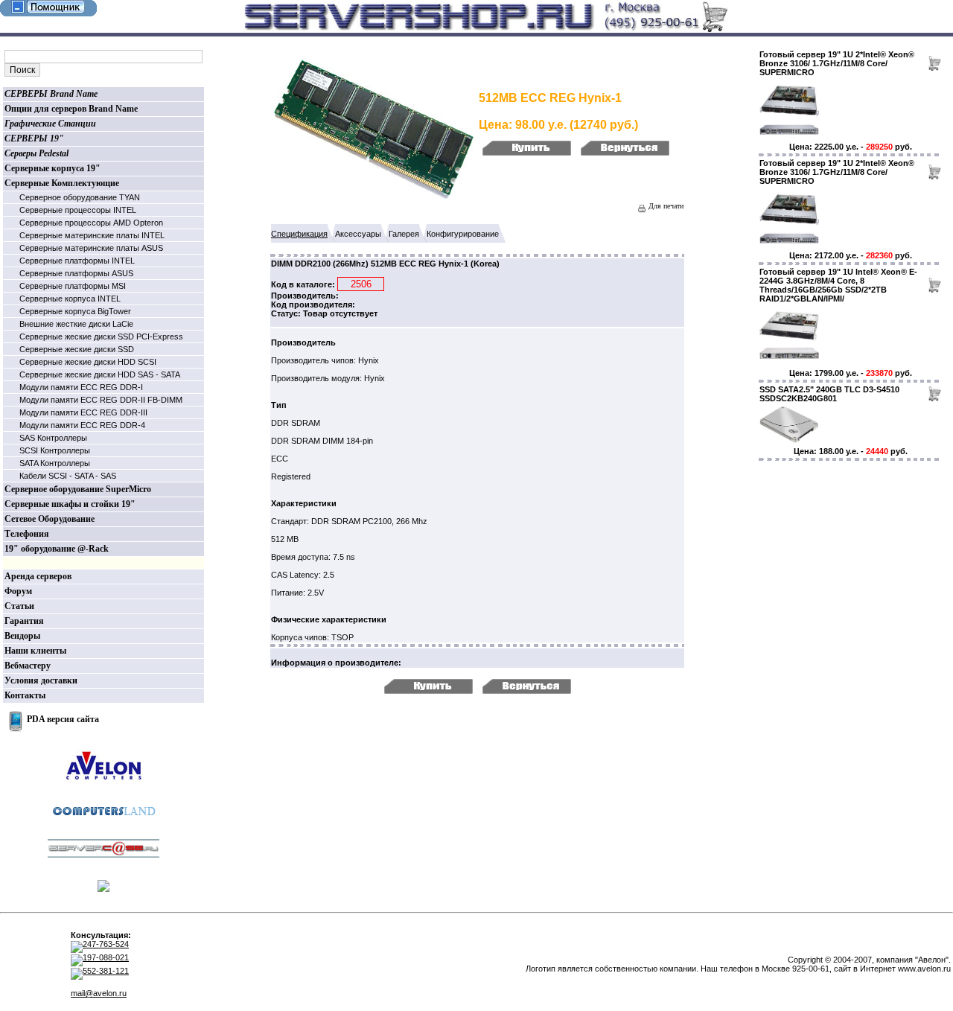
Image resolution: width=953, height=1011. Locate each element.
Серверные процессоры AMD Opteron (91, 222)
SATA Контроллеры (54, 463)
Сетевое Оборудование (49, 519)
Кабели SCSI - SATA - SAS (67, 475)
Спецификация (299, 233)
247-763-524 (106, 944)
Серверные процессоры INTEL (77, 209)
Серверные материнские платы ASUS (91, 247)
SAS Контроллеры (53, 437)
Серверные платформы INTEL (77, 260)
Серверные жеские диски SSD (76, 349)
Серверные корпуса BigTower (75, 311)
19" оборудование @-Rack (56, 548)
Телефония (26, 534)
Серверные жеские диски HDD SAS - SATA (99, 374)
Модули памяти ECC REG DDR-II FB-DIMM (100, 399)
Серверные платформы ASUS (76, 273)
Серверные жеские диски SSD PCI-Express (101, 336)
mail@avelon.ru (99, 993)
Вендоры (22, 636)
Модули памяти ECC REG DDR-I (81, 387)
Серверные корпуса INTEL (70, 298)
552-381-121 (106, 970)
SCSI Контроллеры (54, 450)
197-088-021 (106, 957)
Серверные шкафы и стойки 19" (70, 504)
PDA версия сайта (63, 719)
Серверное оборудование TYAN (79, 197)
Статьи (19, 606)
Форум (18, 591)
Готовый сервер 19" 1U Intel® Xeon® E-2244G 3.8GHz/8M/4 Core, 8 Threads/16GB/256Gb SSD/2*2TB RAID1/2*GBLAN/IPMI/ (838, 285)
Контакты (24, 695)
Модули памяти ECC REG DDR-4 (82, 425)
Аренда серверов (37, 576)
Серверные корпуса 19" (52, 168)
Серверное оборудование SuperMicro (77, 489)
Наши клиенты (35, 650)
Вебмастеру (27, 665)
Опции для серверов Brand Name (71, 108)
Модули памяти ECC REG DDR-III (83, 412)
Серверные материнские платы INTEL (92, 235)
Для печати (664, 206)
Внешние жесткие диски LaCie (76, 323)
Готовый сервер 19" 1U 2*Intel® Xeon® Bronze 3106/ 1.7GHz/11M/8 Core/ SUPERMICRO (836, 63)
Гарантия (24, 621)
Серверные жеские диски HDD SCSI (87, 361)
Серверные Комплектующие (61, 183)
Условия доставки (40, 680)
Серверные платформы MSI (72, 285)
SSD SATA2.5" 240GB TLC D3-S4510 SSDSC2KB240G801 (829, 394)
